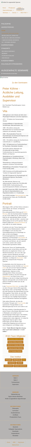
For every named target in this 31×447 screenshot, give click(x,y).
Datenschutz (15, 445)
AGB (14, 442)
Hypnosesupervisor (20, 195)
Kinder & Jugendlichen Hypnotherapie (15, 398)
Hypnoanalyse (6, 276)
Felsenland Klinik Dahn (8, 55)
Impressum (21, 442)
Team (3, 30)
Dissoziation (20, 258)
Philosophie (6, 24)
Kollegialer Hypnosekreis (11, 64)
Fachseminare (15, 382)
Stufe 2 (15, 380)
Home (4, 7)
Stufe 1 (15, 378)
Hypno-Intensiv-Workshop (15, 396)
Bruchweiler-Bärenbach (8, 51)
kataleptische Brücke (19, 222)
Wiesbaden (4, 53)
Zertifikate (15, 415)
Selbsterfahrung (15, 394)
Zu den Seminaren (20, 83)
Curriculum (15, 410)
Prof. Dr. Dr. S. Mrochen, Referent (11, 37)
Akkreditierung (7, 27)
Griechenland (5, 57)
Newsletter (15, 435)
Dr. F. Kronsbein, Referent (9, 42)
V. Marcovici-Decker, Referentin (10, 40)
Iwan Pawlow (21, 237)
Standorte (5, 48)
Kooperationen (7, 45)
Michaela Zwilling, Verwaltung (10, 35)
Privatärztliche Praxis (15, 417)
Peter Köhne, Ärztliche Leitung (10, 33)
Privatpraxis (12, 7)
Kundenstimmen (7, 60)
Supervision (15, 384)
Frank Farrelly (21, 303)
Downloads (15, 431)
